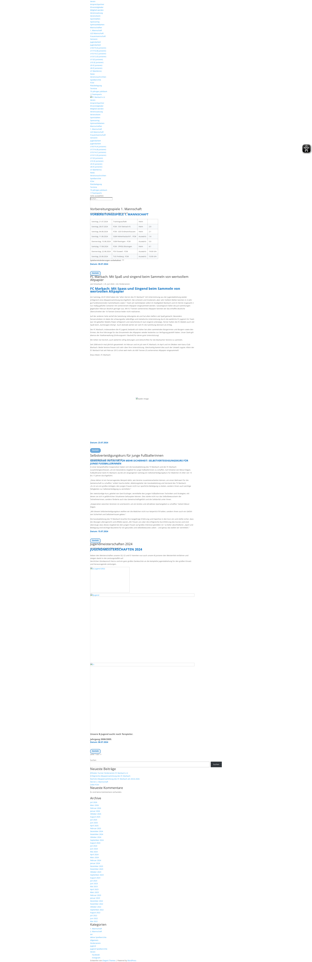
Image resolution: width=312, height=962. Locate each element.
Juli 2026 (93, 802)
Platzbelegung (96, 85)
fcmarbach (98, 284)
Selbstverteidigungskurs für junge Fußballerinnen (126, 455)
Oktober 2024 (95, 837)
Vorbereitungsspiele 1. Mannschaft (116, 209)
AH (117, 284)
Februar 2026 (95, 808)
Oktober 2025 (95, 814)
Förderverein (124, 284)
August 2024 (95, 843)
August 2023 (95, 878)
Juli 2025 (93, 820)
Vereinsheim (95, 16)
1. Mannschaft (96, 30)
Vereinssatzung (96, 13)
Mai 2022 (94, 921)
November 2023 (96, 869)
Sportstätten (95, 19)
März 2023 (94, 892)
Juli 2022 (93, 915)
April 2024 (94, 854)
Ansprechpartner (97, 4)
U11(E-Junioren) (96, 59)
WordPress (131, 960)
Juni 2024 (94, 849)
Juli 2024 (93, 846)
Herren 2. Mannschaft (99, 782)
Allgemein (94, 940)
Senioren (94, 39)
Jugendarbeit (95, 42)
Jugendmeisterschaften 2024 (111, 544)
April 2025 (94, 825)
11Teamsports (96, 94)
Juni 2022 (94, 918)
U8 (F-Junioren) (96, 68)
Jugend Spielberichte (98, 949)
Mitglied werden (97, 10)
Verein (92, 1)
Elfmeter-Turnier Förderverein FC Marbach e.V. (109, 773)
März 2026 (94, 805)
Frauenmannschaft (98, 36)
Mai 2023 (94, 886)
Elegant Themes (109, 960)
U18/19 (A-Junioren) (98, 48)
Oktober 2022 (95, 907)
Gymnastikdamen (97, 24)
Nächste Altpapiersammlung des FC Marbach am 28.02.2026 (115, 779)
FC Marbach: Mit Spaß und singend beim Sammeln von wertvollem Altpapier (139, 278)
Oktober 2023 (95, 872)
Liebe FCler (94, 784)
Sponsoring (94, 22)
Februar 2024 (95, 860)
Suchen (93, 760)
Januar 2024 (95, 863)
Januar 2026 (95, 811)
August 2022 (95, 912)
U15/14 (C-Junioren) (98, 53)
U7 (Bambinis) (96, 71)
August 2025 (95, 817)
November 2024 (96, 834)
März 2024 (94, 857)
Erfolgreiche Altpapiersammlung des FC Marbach (110, 776)
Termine (93, 88)
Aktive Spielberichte (98, 937)
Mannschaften (96, 27)
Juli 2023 (93, 881)
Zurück (95, 273)
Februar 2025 (95, 828)
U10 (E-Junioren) (96, 62)
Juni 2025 (94, 823)
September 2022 (97, 910)
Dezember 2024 (96, 831)
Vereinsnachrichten (98, 77)
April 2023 (94, 889)
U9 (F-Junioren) (96, 65)
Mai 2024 (94, 852)
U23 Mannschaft (97, 33)
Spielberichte (95, 80)
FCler (92, 82)
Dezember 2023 (96, 866)
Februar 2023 (95, 895)
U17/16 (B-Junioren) (98, 51)
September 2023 (97, 875)
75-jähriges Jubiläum (98, 91)
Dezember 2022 (96, 901)
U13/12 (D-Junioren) (98, 56)
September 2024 (97, 840)
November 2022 (96, 904)
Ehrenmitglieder (96, 7)
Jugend (93, 946)
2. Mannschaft (96, 931)
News (92, 74)
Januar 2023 (95, 898)
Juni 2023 (94, 883)
